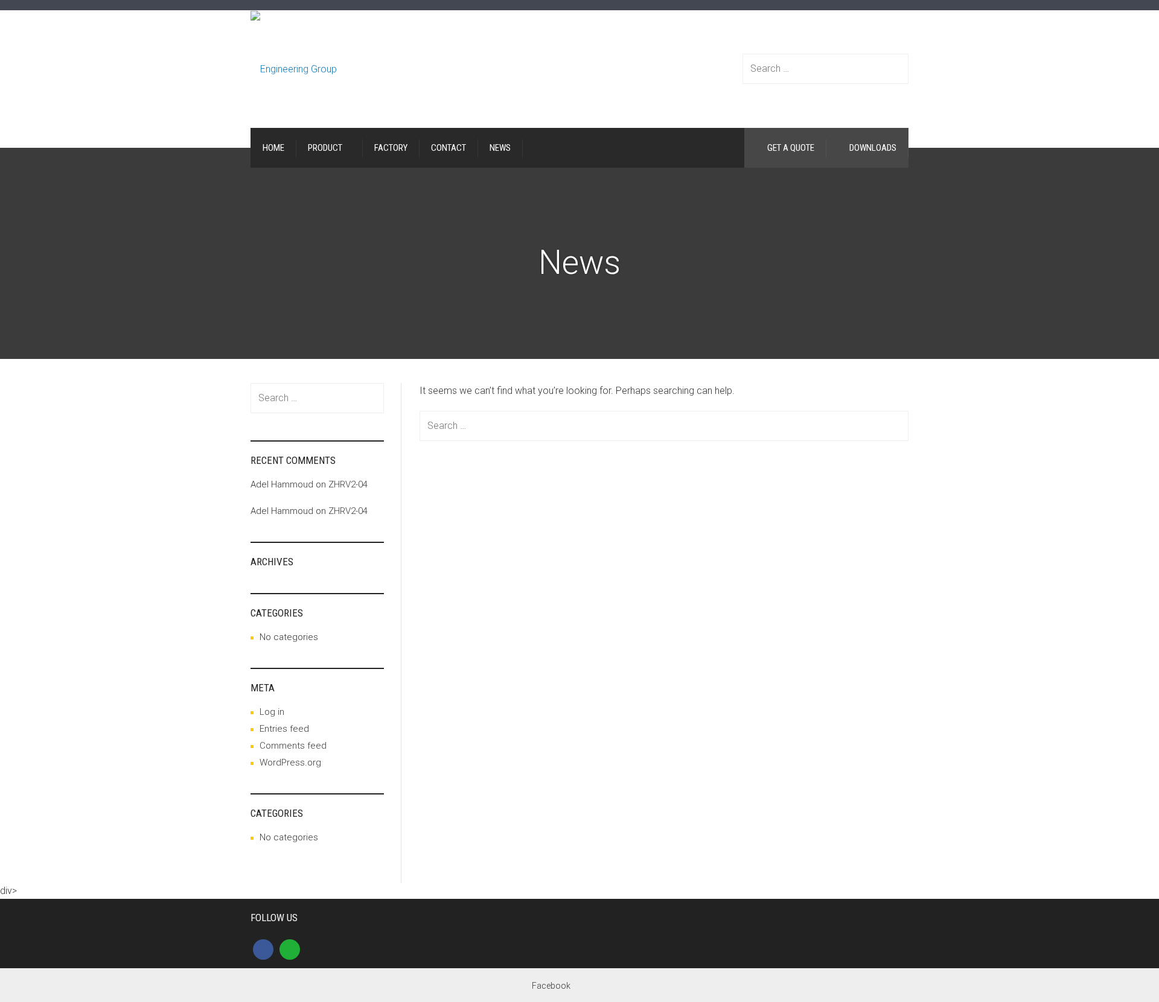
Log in (272, 711)
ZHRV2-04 (348, 484)
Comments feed (293, 745)
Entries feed (284, 728)
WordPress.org (290, 762)
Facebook (551, 986)
